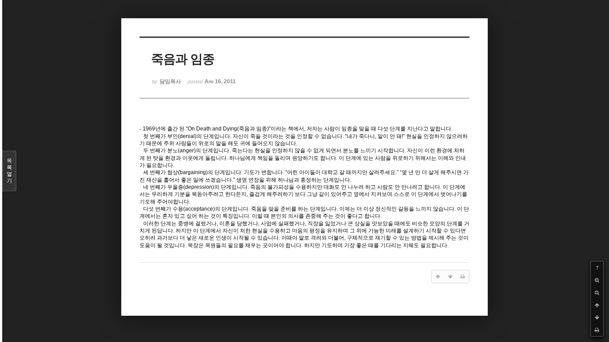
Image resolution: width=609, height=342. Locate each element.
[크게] (597, 280)
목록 (9, 171)
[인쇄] (597, 330)
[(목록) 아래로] (597, 317)
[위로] (597, 305)
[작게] (597, 292)
